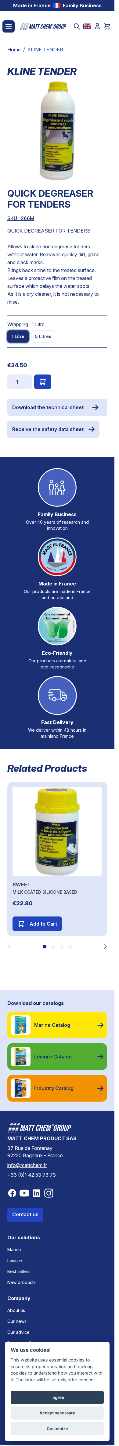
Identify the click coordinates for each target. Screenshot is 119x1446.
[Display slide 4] (70, 946)
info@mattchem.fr (27, 1165)
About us (16, 1310)
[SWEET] (57, 831)
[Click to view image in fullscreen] (57, 131)
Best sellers (19, 1271)
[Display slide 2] (53, 946)
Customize (57, 1428)
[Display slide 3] (61, 946)
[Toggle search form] (77, 26)
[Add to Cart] (42, 381)
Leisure (14, 1260)
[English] (87, 26)
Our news (17, 1321)
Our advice (18, 1332)
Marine (14, 1249)
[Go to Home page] (43, 26)
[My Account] (97, 26)
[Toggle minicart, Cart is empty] (107, 26)
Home (14, 50)
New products (21, 1282)
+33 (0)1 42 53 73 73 (31, 1175)
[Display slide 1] (44, 946)
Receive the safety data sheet (48, 429)
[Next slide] (105, 946)
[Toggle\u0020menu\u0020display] (8, 26)
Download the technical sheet (48, 407)
